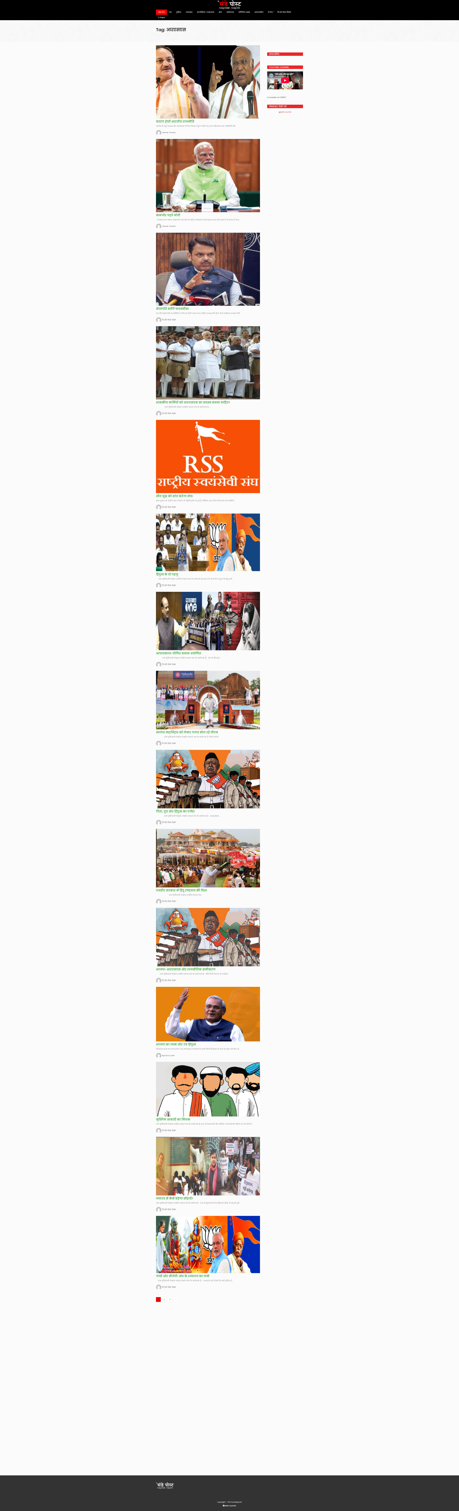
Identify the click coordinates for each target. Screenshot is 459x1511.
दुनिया (178, 12)
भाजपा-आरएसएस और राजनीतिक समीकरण (186, 969)
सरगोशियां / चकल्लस (205, 12)
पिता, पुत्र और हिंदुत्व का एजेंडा (175, 811)
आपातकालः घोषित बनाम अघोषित (178, 653)
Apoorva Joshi (168, 1055)
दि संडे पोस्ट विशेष (284, 12)
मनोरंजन (230, 12)
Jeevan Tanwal (168, 132)
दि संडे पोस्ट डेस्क (169, 320)
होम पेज (161, 12)
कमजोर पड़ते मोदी (168, 215)
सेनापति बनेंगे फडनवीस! (172, 309)
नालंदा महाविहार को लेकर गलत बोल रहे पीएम (187, 732)
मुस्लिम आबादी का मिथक (173, 1119)
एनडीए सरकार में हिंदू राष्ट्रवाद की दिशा (181, 890)
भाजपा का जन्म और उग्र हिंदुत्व (176, 1044)
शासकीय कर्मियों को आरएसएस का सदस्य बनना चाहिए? (193, 402)
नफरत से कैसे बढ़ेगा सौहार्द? (174, 1198)
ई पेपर (270, 12)
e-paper (161, 17)
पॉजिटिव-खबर (244, 12)
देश (170, 12)
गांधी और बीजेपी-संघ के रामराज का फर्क (182, 1276)
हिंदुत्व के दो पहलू (167, 574)
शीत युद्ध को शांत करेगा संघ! (174, 496)
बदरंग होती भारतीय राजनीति (175, 122)
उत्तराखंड (189, 12)
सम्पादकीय (259, 12)
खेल (220, 12)
